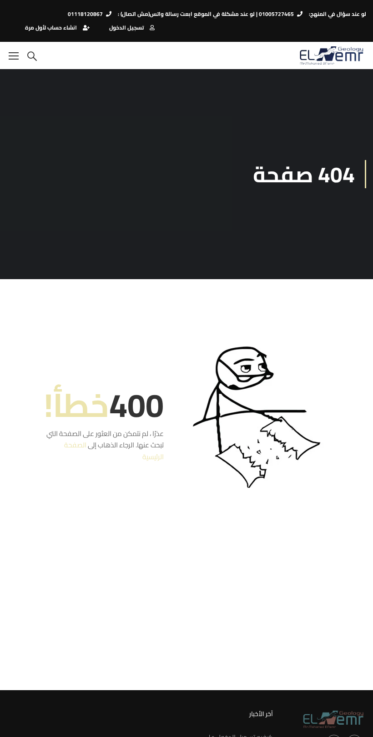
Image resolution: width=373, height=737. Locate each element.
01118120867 (85, 14)
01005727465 (276, 14)
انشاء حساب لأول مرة (51, 27)
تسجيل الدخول (126, 27)
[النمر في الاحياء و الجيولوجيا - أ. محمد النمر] (331, 55)
